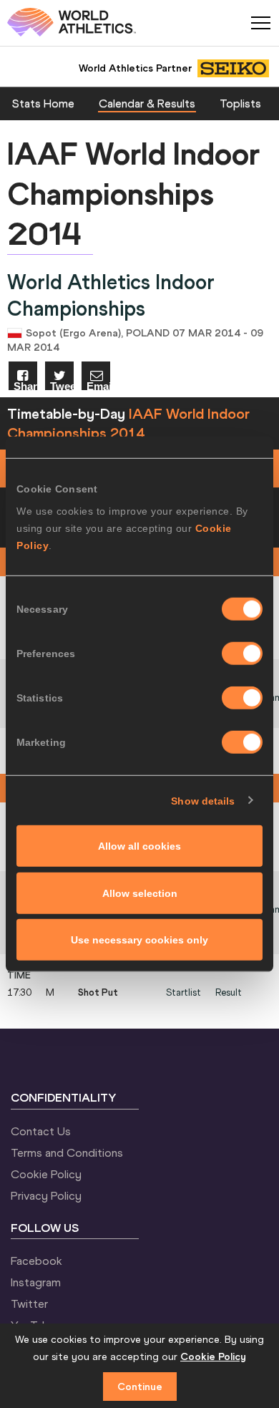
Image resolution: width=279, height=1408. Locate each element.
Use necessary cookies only (139, 940)
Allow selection (139, 892)
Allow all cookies (139, 846)
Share (25, 385)
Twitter (29, 1303)
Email (98, 385)
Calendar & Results (147, 103)
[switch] (242, 653)
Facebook (36, 1260)
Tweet (62, 385)
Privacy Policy (46, 1195)
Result (228, 992)
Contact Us (41, 1131)
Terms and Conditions (67, 1152)
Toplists (240, 103)
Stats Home (43, 103)
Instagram (36, 1282)
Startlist (183, 992)
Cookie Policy (46, 1174)
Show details (203, 800)
